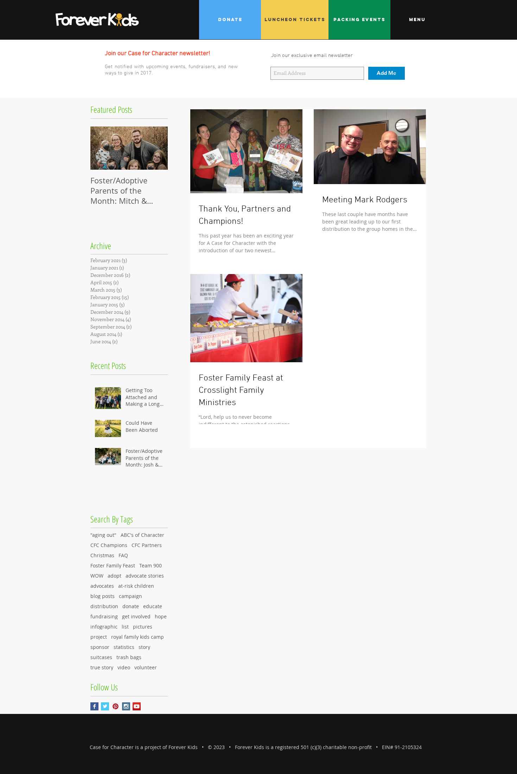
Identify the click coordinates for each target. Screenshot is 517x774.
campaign (130, 596)
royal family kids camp (137, 637)
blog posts (102, 596)
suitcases (101, 657)
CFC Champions (108, 545)
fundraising (104, 616)
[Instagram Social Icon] (126, 706)
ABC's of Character (142, 535)
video (123, 667)
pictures (142, 627)
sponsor (99, 647)
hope (161, 616)
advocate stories (145, 576)
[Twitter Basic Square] (105, 706)
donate (130, 606)
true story (101, 667)
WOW (96, 576)
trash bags (128, 657)
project (98, 637)
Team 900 (150, 565)
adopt (114, 576)
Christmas (102, 555)
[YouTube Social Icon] (137, 706)
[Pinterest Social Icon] (115, 706)
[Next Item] (156, 148)
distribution (104, 606)
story (144, 647)
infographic (103, 627)
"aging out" (103, 535)
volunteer (145, 667)
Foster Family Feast (112, 565)
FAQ (123, 555)
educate (152, 606)
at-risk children (136, 586)
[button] (417, 19)
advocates (102, 586)
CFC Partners (147, 545)
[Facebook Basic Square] (94, 706)
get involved (136, 616)
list (125, 627)
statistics (124, 647)
